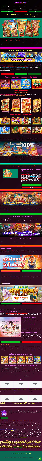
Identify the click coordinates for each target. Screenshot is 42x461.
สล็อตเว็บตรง (7, 426)
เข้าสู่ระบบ (21, 8)
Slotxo (14, 6)
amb (28, 156)
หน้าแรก (4, 6)
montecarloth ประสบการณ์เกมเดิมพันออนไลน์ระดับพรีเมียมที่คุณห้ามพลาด (20, 403)
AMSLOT (3, 38)
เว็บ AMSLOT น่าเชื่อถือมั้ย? (6, 283)
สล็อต (38, 38)
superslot (19, 6)
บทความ (31, 6)
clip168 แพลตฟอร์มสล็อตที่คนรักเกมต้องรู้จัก (34, 390)
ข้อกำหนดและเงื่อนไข (28, 453)
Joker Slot (25, 6)
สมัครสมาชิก (37, 6)
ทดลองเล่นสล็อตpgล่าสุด (23, 437)
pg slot (9, 6)
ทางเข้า (12, 430)
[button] (1, 56)
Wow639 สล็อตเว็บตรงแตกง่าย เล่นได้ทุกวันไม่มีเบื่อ (6, 403)
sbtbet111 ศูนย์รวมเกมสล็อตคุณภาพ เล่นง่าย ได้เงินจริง (34, 403)
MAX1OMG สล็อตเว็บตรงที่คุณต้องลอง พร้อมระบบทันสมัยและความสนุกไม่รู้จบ (20, 390)
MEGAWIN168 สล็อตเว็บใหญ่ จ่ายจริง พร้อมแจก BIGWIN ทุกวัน (6, 390)
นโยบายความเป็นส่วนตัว (21, 453)
